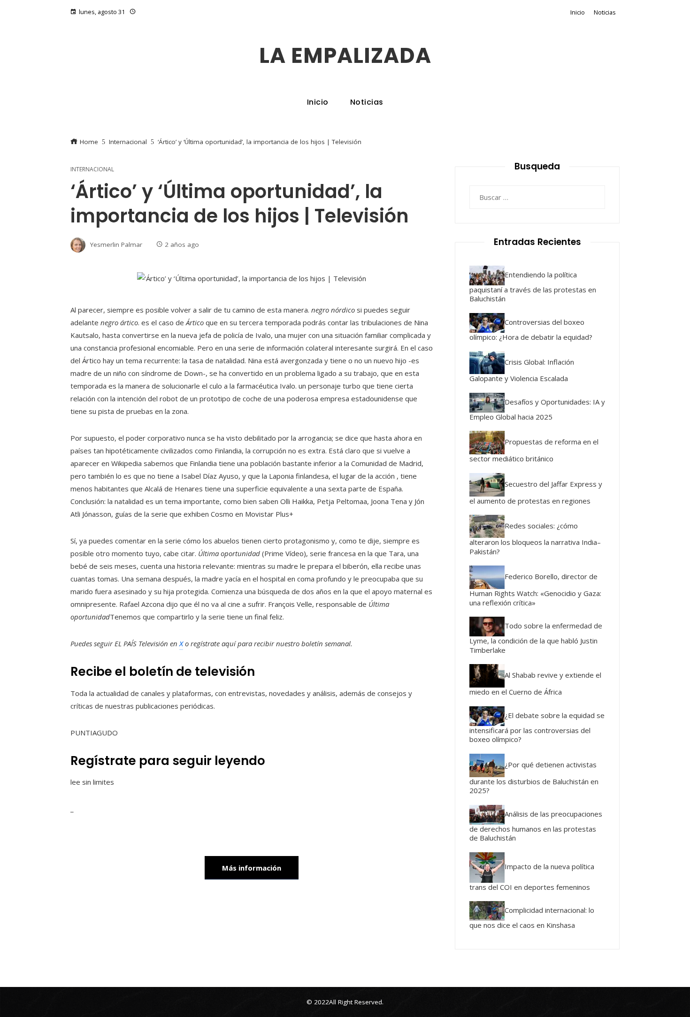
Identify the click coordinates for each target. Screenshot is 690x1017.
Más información (251, 867)
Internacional (92, 169)
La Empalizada (345, 55)
